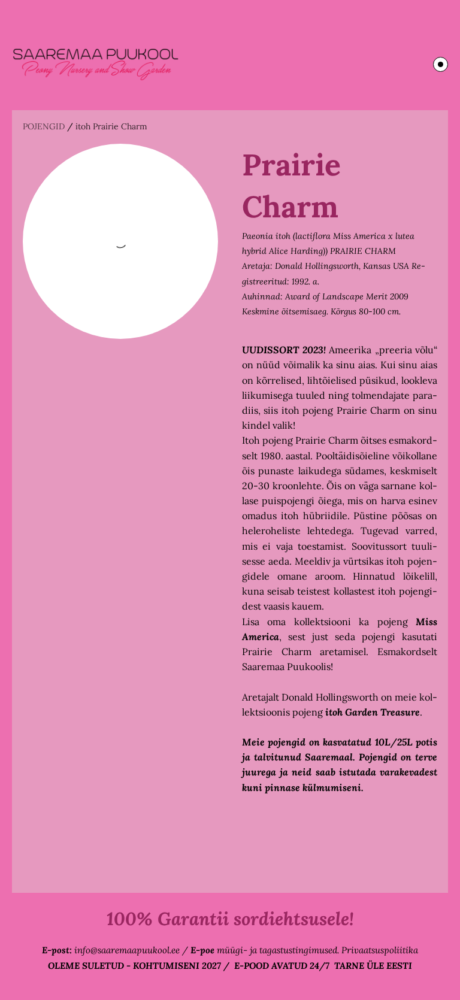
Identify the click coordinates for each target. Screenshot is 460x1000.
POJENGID (44, 126)
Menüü (440, 64)
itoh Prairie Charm (111, 126)
